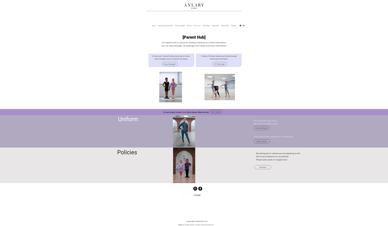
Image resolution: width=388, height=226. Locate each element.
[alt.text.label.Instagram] (243, 26)
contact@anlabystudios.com (197, 221)
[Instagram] (195, 189)
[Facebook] (240, 26)
